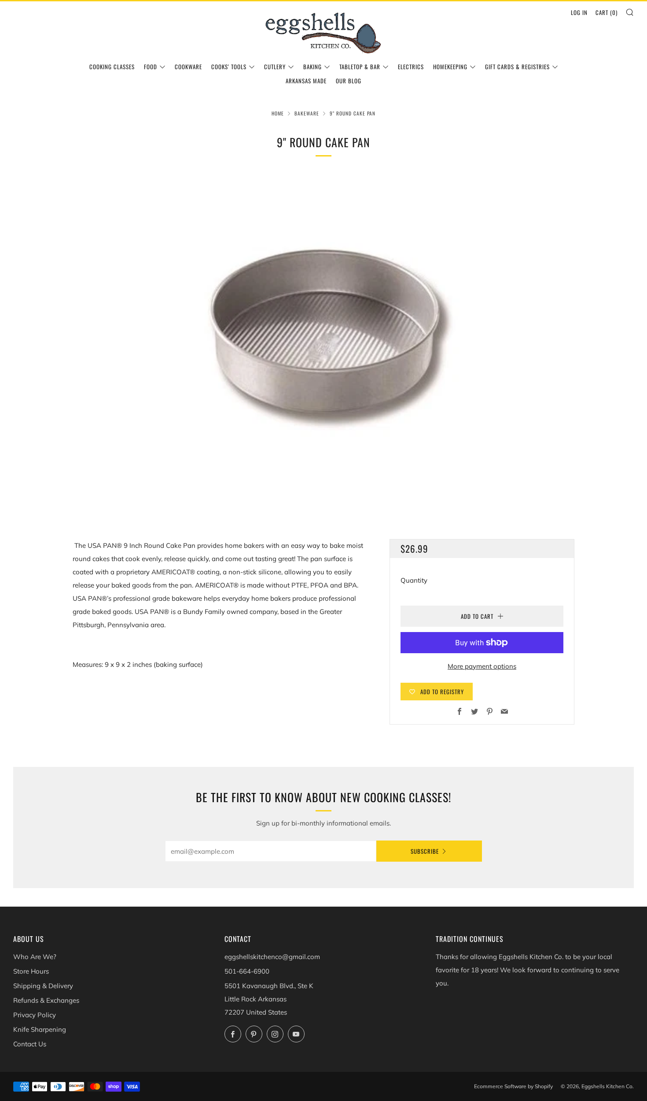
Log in (579, 12)
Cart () (607, 12)
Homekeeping (450, 66)
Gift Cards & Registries (517, 66)
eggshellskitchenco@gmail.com (272, 956)
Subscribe (425, 851)
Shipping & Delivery (43, 986)
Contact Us (29, 1044)
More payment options (482, 666)
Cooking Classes (112, 66)
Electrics (411, 66)
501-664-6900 (246, 971)
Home (278, 113)
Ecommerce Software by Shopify (513, 1086)
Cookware (188, 66)
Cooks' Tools (228, 66)
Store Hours (31, 971)
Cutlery (275, 66)
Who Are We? (34, 956)
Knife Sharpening (39, 1029)
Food (150, 66)
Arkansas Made (306, 80)
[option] (323, 342)
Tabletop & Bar (359, 66)
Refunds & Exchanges (46, 1000)
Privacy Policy (34, 1015)
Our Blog (348, 80)
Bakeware (306, 113)
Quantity (414, 580)
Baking (312, 66)
